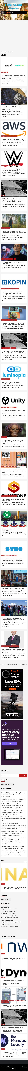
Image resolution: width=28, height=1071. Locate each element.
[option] (14, 878)
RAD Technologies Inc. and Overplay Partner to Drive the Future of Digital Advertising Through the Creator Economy (13, 77)
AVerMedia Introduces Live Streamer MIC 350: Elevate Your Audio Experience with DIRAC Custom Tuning (14, 353)
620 (23, 664)
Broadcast (4, 165)
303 (20, 664)
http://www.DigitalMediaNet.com (9, 917)
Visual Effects (11, 407)
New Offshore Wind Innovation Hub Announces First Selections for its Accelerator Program (13, 589)
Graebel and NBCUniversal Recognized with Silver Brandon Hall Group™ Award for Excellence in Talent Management (13, 833)
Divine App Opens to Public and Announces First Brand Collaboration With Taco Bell (12, 847)
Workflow (6, 1002)
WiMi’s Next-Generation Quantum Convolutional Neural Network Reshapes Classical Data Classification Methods (12, 805)
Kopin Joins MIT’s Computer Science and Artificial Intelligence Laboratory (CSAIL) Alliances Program (12, 293)
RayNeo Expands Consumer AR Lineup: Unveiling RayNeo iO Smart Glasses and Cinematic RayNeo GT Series (11, 812)
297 (8, 664)
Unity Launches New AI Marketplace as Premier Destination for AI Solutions (13, 411)
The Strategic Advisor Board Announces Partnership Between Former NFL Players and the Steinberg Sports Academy (13, 620)
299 (12, 664)
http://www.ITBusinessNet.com (9, 909)
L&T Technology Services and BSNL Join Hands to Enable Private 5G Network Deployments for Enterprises (14, 651)
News (6, 72)
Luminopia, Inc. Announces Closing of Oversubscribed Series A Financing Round (12, 383)
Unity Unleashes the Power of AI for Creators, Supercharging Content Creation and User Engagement (13, 442)
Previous (2, 664)
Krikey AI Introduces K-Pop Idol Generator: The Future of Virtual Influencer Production (14, 800)
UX (2, 1002)
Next (25, 664)
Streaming (16, 165)
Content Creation (5, 1000)
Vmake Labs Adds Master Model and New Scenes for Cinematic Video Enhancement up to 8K (13, 818)
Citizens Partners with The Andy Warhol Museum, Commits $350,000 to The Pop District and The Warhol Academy (14, 108)
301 (16, 664)
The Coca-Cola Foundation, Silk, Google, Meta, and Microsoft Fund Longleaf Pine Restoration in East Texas (14, 233)
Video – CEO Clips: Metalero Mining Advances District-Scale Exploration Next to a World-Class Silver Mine (13, 794)
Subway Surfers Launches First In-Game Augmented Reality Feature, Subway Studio (12, 559)
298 (10, 664)
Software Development (20, 1000)
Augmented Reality (6, 136)
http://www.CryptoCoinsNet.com (9, 926)
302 (18, 664)
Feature (12, 1000)
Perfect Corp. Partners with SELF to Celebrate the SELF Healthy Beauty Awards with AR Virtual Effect (13, 471)
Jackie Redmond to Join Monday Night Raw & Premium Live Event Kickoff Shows (13, 169)
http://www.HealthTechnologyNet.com (11, 922)
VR (8, 227)
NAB (3, 72)
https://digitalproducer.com (8, 913)
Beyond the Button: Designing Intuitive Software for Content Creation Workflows (14, 1006)
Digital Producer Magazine (13, 6)
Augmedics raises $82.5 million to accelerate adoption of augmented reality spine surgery (13, 324)
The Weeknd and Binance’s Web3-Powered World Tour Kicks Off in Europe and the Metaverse (14, 888)
